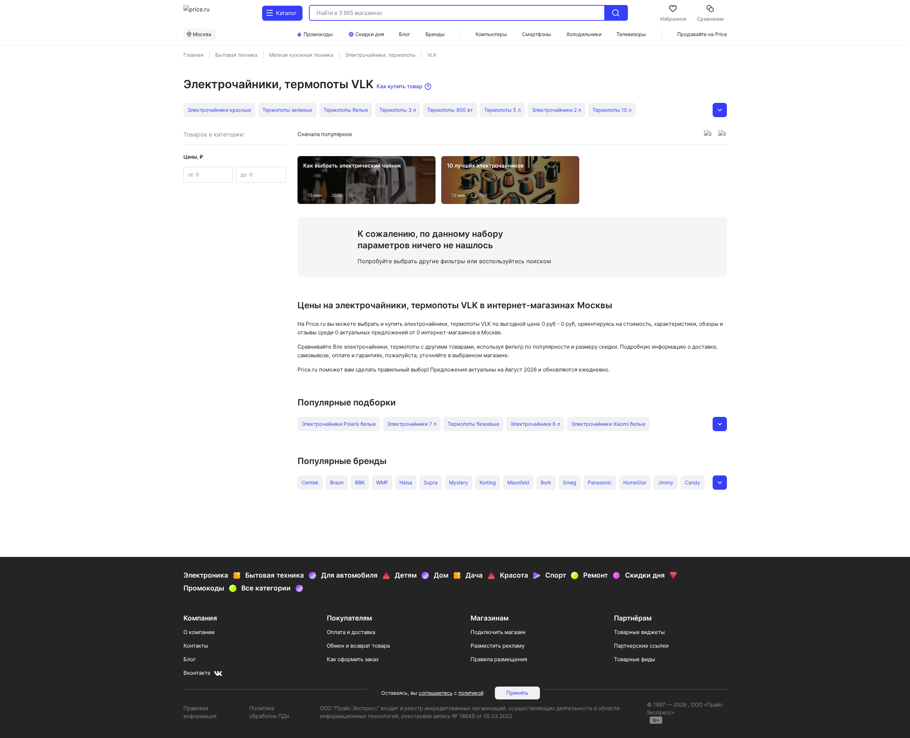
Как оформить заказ (352, 659)
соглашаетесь (436, 693)
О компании (199, 632)
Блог (189, 659)
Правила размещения (499, 659)
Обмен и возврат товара (358, 645)
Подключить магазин (498, 632)
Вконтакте (197, 672)
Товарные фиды (634, 659)
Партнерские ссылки (641, 645)
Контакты (195, 645)
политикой (470, 693)
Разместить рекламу (498, 645)
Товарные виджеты (639, 632)
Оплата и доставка (351, 632)
